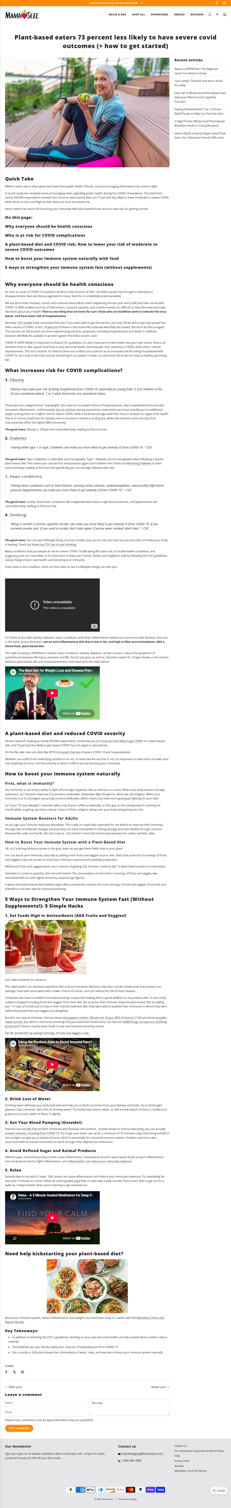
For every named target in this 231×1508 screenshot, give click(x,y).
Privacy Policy (182, 1460)
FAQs (177, 1455)
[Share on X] (14, 1372)
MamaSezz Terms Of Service (191, 1470)
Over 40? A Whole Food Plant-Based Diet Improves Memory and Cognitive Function (200, 97)
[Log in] (217, 14)
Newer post (158, 1387)
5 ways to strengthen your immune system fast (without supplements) (78, 267)
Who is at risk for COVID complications (45, 235)
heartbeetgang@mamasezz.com (142, 1454)
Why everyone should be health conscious (49, 226)
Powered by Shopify (127, 1499)
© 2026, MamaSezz (104, 1499)
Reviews (179, 1465)
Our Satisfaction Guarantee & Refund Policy (199, 1450)
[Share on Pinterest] (22, 1372)
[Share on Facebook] (6, 1372)
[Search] (210, 14)
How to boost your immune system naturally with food (62, 258)
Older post (15, 1387)
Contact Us (181, 1445)
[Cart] (224, 14)
